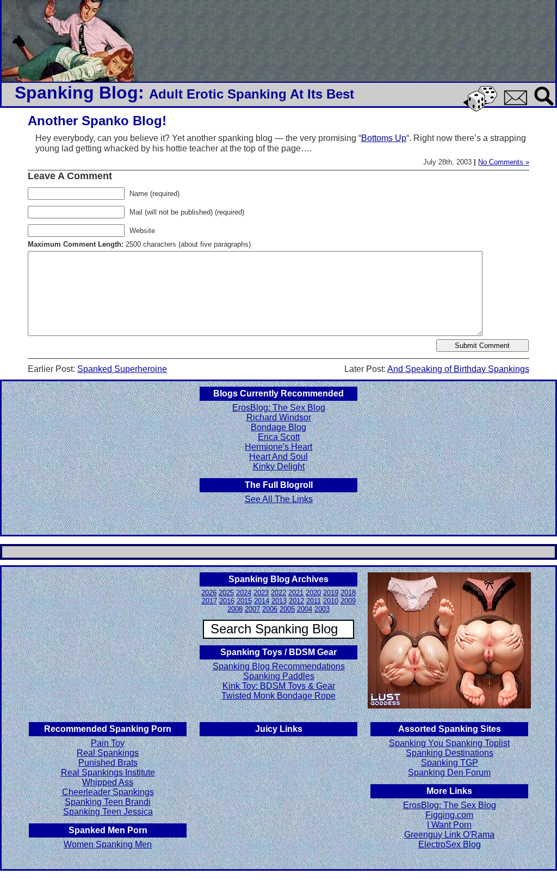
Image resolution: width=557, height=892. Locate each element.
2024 (243, 593)
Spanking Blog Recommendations (279, 666)
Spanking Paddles (278, 676)
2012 (296, 601)
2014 (261, 601)
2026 (208, 593)
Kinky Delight (279, 466)
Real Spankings (108, 752)
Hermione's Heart (278, 446)
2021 (296, 593)
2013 (279, 601)
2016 (226, 601)
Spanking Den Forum (449, 772)
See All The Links (279, 499)
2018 (348, 593)
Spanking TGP (449, 762)
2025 (226, 593)
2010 (330, 601)
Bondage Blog (278, 427)
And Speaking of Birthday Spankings (458, 369)
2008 (235, 609)
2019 (330, 593)
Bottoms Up (383, 138)
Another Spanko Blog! (97, 120)
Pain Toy (108, 743)
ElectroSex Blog (449, 844)
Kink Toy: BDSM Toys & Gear (278, 686)
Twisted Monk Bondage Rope (278, 695)
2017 (209, 601)
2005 (287, 609)
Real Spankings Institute (108, 772)
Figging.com (449, 815)
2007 (252, 609)
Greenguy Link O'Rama (449, 834)
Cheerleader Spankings (108, 792)
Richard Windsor (278, 417)
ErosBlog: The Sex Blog (278, 407)
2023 (261, 593)
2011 (313, 601)
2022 (278, 593)
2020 (313, 593)
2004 (304, 609)
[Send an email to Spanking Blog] (518, 103)
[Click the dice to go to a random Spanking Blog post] (482, 109)
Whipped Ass (107, 782)
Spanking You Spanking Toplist (449, 743)
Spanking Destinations (449, 752)
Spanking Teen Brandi (108, 802)
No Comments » (503, 162)
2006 (269, 609)
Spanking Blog (76, 92)
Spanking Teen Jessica (108, 811)
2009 (348, 601)
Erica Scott (279, 437)
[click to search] (544, 106)
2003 (322, 609)
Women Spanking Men (108, 844)
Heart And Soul (278, 456)
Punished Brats (108, 762)
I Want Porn (449, 824)
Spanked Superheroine (122, 369)
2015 (244, 601)
